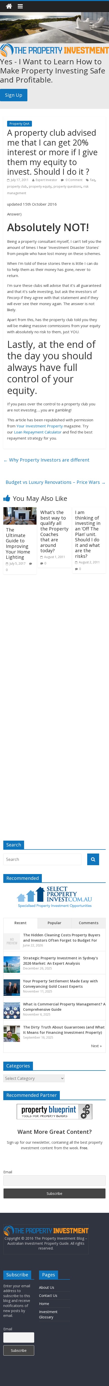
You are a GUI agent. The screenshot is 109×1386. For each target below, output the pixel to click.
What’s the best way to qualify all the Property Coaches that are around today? (54, 531)
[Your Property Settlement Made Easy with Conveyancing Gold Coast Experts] (12, 982)
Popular (54, 922)
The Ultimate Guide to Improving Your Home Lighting (18, 543)
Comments (88, 922)
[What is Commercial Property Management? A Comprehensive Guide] (12, 1005)
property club (17, 186)
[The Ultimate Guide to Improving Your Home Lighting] (20, 510)
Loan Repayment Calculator (38, 431)
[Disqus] (54, 644)
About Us (46, 1287)
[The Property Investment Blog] (9, 6)
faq (92, 180)
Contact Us (48, 1295)
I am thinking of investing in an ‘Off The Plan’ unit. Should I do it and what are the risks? (87, 534)
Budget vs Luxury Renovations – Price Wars (56, 482)
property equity (40, 186)
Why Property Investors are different (46, 460)
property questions (67, 186)
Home (44, 1303)
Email (7, 1172)
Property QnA (19, 124)
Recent (20, 922)
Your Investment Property (39, 425)
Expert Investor (46, 180)
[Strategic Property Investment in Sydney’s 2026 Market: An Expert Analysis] (12, 959)
